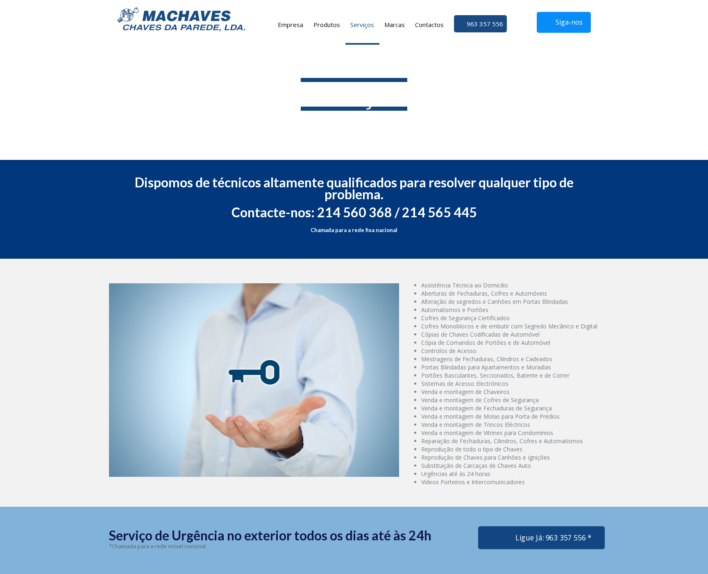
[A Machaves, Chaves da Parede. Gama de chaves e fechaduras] (181, 18)
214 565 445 (439, 212)
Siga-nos (569, 22)
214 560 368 (354, 212)
